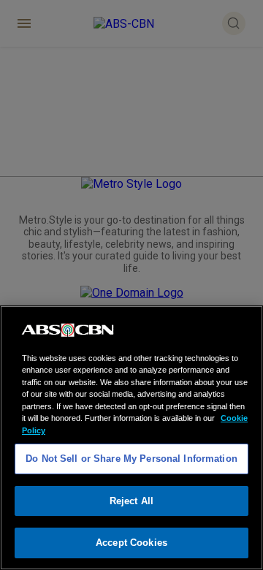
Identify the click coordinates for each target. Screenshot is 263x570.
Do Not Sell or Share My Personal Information (131, 458)
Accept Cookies (131, 542)
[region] (131, 437)
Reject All (131, 500)
